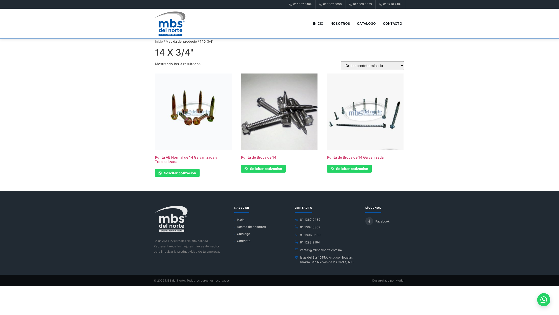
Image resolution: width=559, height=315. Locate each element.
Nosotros (340, 23)
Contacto (392, 23)
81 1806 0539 (362, 4)
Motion (400, 280)
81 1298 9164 (392, 4)
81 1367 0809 (332, 4)
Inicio (318, 23)
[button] (543, 299)
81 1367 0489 (302, 4)
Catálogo (243, 234)
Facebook (382, 221)
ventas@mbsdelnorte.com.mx (321, 250)
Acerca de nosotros (251, 227)
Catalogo (366, 23)
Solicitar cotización (179, 173)
